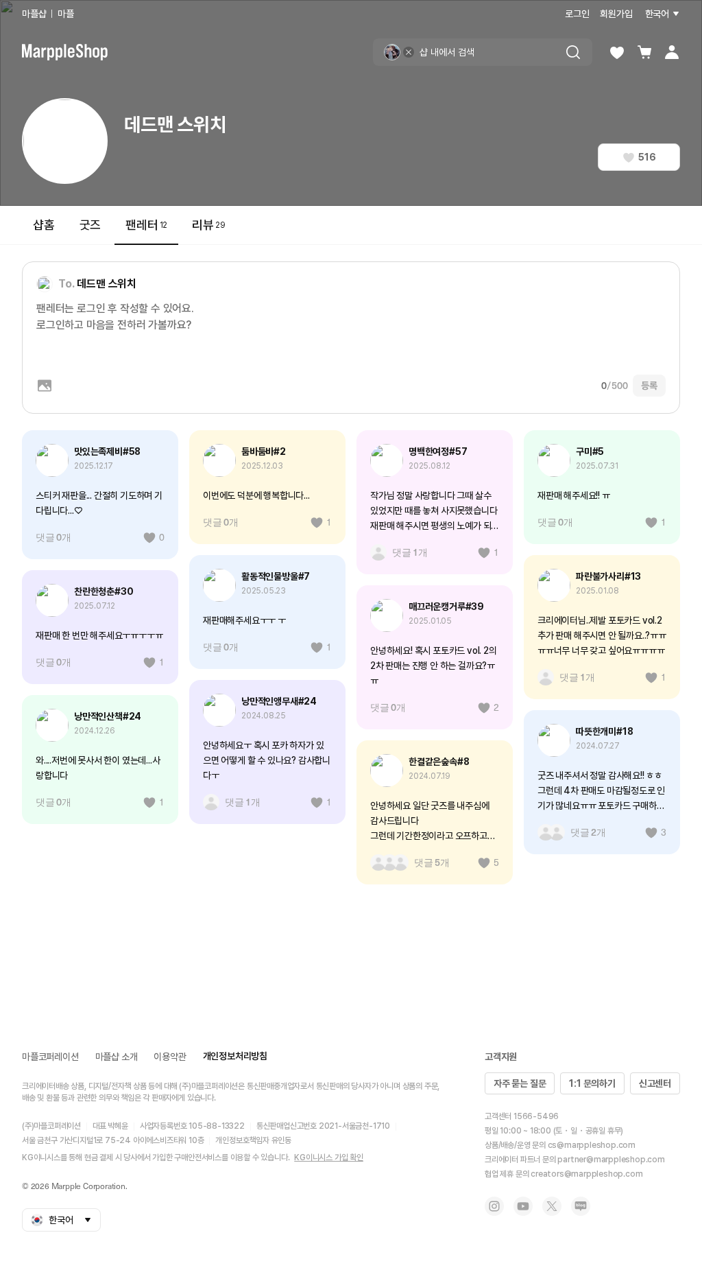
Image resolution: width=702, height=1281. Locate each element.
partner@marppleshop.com (610, 1159)
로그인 (577, 13)
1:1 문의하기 (592, 1083)
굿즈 (90, 225)
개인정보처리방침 (235, 1055)
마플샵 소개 (116, 1056)
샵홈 (44, 225)
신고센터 (655, 1083)
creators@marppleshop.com (586, 1174)
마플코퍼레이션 (50, 1056)
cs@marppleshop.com (592, 1145)
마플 (66, 13)
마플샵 (34, 13)
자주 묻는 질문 (520, 1083)
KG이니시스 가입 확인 (328, 1157)
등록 (649, 385)
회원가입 (616, 13)
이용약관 (170, 1056)
